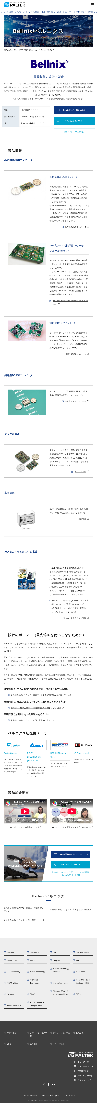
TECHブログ (83, 1071)
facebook (48, 1084)
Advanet (10, 952)
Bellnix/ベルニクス (48, 896)
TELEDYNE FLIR (14, 1005)
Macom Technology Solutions (61, 970)
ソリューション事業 (61, 1033)
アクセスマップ (84, 1080)
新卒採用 (34, 1044)
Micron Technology (60, 983)
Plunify (32, 994)
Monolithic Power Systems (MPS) (83, 981)
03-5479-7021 (74, 121)
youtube (53, 1084)
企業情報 (79, 1033)
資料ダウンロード (85, 1076)
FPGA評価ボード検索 (38, 12)
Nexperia (10, 994)
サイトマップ (70, 1096)
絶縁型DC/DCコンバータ (75, 401)
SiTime (79, 994)
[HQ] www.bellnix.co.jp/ (30, 123)
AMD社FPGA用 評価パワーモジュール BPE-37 (70, 302)
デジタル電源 (80, 471)
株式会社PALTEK (10, 50)
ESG (9, 1044)
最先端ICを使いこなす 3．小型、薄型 (27, 720)
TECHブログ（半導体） (85, 12)
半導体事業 (23, 50)
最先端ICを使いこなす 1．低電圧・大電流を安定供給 (33, 695)
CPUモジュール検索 (54, 12)
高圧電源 (82, 519)
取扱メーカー (34, 50)
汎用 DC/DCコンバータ (76, 354)
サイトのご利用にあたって (51, 1096)
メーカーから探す (7, 12)
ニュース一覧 (83, 1062)
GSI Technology (13, 972)
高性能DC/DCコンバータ (75, 227)
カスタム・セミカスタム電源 (73, 618)
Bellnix (32, 960)
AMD (55, 952)
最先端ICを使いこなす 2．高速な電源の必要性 (30, 708)
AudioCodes (12, 960)
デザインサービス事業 (38, 1034)
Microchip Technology (34, 981)
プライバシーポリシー (29, 1096)
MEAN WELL (12, 983)
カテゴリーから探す (22, 12)
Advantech (34, 952)
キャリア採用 (58, 1044)
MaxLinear (80, 972)
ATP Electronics (82, 952)
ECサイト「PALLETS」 (74, 132)
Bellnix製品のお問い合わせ (74, 110)
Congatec (57, 960)
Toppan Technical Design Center (37, 1004)
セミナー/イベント (69, 12)
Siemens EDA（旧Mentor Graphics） (61, 992)
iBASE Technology (37, 972)
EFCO (78, 960)
